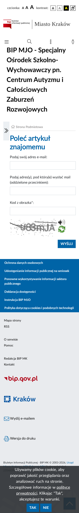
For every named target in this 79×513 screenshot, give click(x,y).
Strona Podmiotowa (29, 127)
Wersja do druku (22, 438)
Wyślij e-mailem (22, 418)
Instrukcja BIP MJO (17, 300)
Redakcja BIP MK (15, 358)
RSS (6, 326)
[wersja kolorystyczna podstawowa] (53, 8)
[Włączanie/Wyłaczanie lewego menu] (6, 131)
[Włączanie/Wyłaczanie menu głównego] (6, 42)
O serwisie (11, 339)
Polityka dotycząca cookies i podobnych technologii (39, 308)
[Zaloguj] (74, 42)
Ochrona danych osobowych (23, 262)
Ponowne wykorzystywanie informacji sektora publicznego (35, 281)
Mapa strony (12, 320)
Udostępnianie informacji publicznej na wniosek (36, 271)
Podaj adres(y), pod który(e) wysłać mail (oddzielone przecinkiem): (40, 180)
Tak (32, 507)
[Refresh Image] (61, 230)
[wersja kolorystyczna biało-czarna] (60, 8)
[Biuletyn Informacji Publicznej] (39, 381)
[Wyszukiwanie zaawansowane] (29, 41)
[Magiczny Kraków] (39, 401)
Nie (46, 507)
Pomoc (8, 345)
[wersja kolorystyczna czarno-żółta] (66, 8)
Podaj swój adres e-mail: (28, 157)
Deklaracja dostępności (20, 291)
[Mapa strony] (51, 42)
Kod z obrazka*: (22, 202)
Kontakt (9, 364)
